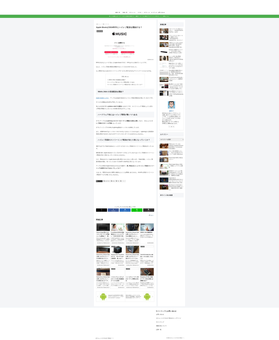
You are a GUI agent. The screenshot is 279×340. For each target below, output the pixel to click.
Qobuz (113, 181)
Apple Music (107, 181)
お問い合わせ (160, 314)
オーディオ (100, 181)
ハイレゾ (123, 181)
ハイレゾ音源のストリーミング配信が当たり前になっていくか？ (126, 84)
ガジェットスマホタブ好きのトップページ (168, 318)
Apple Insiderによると (102, 98)
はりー (171, 111)
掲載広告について (161, 326)
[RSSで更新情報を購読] (174, 126)
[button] (148, 210)
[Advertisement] (125, 193)
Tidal (118, 181)
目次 (123, 76)
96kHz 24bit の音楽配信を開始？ (117, 79)
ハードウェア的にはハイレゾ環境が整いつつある (121, 82)
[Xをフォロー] (169, 126)
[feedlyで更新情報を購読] (171, 126)
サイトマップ (160, 322)
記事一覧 (158, 329)
